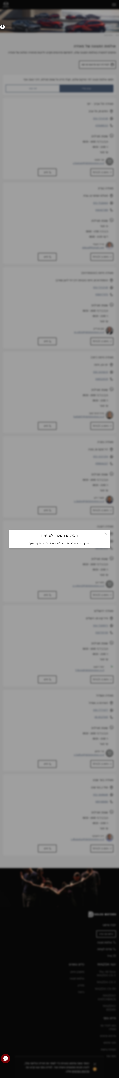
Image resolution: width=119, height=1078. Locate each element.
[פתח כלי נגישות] (2, 26)
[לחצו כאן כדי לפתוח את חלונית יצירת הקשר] (5, 1058)
